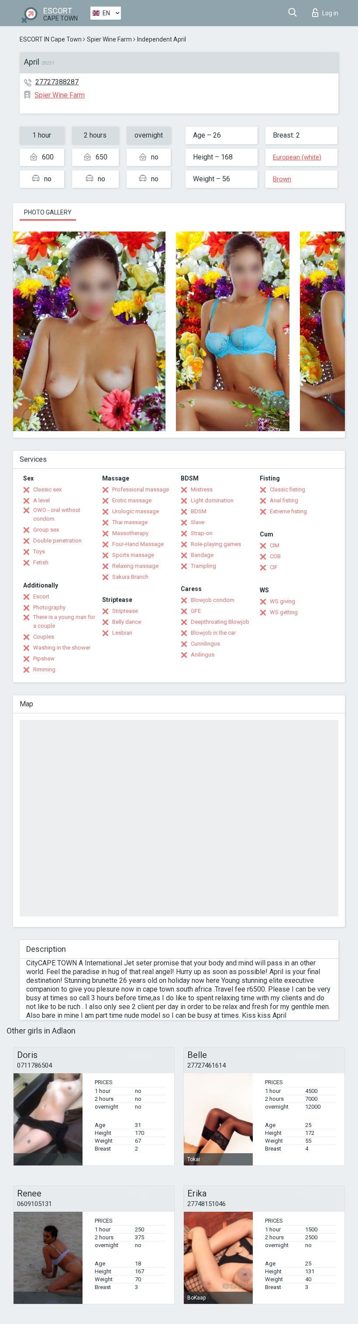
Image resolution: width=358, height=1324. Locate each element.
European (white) (297, 157)
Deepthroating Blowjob (220, 622)
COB (275, 556)
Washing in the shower (61, 647)
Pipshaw (44, 658)
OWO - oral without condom (56, 514)
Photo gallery (48, 212)
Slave (197, 522)
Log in (330, 13)
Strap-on (202, 533)
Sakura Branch (130, 577)
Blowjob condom (212, 600)
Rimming (44, 669)
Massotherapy (130, 533)
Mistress (202, 489)
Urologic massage (135, 511)
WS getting (284, 612)
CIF (274, 567)
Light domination (212, 500)
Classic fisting (287, 489)
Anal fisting (284, 500)
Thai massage (130, 522)
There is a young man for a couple (64, 621)
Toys (39, 551)
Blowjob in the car (213, 632)
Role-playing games (216, 544)
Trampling (203, 566)
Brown (282, 179)
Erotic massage (131, 500)
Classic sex (47, 489)
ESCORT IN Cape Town (51, 39)
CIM (274, 545)
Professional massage (140, 489)
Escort (41, 596)
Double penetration (57, 540)
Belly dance (126, 622)
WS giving (282, 601)
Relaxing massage (135, 566)
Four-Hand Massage (138, 544)
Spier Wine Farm (109, 39)
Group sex (46, 529)
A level (41, 500)
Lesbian (122, 632)
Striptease (125, 611)
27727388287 (57, 82)
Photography (49, 607)
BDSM (199, 511)
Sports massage (133, 555)
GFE (196, 611)
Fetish (40, 562)
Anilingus (202, 654)
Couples (43, 636)
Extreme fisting (288, 511)
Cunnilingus (205, 643)
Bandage (202, 555)
